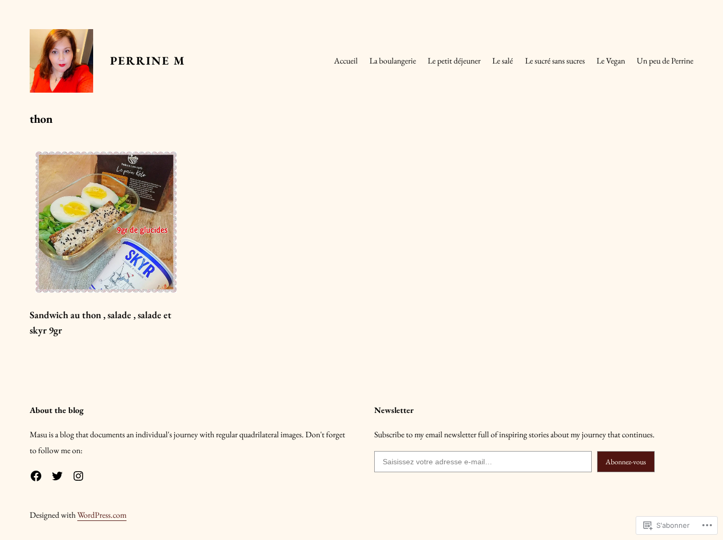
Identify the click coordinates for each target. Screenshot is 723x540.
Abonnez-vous (625, 461)
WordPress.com (101, 514)
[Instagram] (78, 476)
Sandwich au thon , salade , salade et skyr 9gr (100, 322)
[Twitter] (57, 476)
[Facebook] (36, 476)
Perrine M (147, 60)
